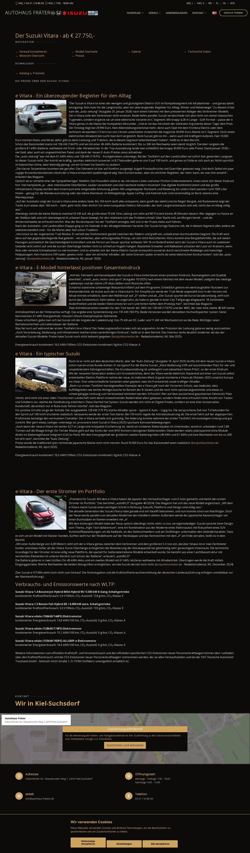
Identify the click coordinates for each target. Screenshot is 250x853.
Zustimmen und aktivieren (125, 745)
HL (224, 3)
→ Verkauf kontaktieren (31, 51)
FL (217, 3)
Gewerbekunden (176, 12)
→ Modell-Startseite (84, 51)
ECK (232, 3)
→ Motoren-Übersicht (29, 56)
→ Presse (77, 56)
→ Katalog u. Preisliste (30, 73)
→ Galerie (134, 51)
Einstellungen (124, 843)
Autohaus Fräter (27, 12)
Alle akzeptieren (160, 843)
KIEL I (190, 3)
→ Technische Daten (197, 51)
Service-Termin (233, 12)
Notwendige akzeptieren (88, 842)
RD (210, 3)
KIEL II (200, 3)
